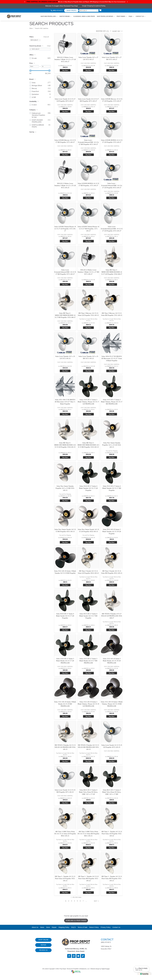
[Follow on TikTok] (83, 956)
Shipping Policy (63, 927)
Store (31, 28)
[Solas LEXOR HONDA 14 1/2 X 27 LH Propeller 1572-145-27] (112, 127)
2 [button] (68, 901)
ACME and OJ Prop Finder (76, 920)
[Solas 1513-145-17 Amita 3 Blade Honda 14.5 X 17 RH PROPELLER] (88, 645)
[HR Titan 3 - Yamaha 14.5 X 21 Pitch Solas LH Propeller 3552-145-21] (65, 863)
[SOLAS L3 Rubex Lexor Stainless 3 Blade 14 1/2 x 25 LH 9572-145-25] (65, 170)
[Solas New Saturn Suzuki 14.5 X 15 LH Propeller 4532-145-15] (88, 516)
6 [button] (80, 901)
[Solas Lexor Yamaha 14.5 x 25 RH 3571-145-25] (88, 343)
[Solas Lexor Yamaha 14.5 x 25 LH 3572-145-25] (65, 343)
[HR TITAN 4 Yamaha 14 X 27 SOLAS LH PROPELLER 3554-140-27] (112, 600)
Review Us (43, 950)
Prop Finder (121, 16)
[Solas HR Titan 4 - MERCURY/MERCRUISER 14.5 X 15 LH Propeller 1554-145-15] (65, 429)
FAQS (130, 16)
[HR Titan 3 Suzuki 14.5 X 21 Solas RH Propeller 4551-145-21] (112, 558)
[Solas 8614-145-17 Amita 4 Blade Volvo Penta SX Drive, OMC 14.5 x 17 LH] (88, 776)
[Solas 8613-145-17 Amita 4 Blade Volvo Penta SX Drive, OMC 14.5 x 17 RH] (112, 776)
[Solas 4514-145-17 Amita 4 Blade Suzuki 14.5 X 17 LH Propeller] (65, 600)
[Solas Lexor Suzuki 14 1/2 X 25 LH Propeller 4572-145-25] (112, 732)
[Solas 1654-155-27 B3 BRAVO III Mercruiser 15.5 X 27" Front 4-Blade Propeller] (112, 343)
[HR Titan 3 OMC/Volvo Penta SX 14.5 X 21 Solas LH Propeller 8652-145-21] (65, 818)
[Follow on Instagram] (74, 956)
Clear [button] (48, 46)
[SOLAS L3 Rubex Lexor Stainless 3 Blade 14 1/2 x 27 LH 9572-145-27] (65, 44)
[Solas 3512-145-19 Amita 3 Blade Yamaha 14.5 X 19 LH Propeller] (112, 516)
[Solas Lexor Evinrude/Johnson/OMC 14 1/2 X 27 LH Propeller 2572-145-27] (112, 213)
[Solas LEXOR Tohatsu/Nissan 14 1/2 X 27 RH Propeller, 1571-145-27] (88, 213)
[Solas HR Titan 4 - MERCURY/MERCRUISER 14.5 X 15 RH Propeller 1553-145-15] (88, 429)
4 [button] (74, 901)
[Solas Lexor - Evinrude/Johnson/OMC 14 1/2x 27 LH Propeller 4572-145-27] (112, 170)
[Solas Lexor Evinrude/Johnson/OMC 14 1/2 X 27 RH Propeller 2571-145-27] (65, 256)
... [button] (86, 901)
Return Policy (94, 927)
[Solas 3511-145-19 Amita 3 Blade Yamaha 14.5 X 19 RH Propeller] (65, 558)
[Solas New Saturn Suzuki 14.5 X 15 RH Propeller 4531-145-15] (65, 516)
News (42, 927)
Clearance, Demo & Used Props (84, 16)
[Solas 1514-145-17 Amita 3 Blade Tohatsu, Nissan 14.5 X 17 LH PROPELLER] (88, 386)
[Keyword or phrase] (30, 49)
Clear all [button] (46, 37)
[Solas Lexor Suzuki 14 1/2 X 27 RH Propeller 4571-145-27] (88, 86)
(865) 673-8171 (58, 10)
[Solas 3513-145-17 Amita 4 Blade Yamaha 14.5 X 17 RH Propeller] (112, 473)
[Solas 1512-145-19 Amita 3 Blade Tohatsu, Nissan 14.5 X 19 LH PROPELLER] (88, 688)
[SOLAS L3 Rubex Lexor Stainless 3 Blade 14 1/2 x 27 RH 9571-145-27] (88, 256)
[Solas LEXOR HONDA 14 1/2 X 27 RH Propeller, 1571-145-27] (88, 170)
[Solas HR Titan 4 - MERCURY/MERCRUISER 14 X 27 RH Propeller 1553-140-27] (65, 300)
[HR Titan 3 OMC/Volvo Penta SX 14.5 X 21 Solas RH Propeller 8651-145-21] (88, 818)
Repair (54, 927)
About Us (35, 927)
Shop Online (43, 940)
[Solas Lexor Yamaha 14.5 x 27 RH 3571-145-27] (112, 44)
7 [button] (83, 901)
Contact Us (140, 16)
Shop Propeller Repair (105, 16)
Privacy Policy (105, 927)
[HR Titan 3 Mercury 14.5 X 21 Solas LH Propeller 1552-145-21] (88, 300)
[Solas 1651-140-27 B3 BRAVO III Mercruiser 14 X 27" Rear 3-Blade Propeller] (65, 386)
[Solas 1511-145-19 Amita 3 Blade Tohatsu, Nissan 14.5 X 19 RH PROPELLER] (112, 688)
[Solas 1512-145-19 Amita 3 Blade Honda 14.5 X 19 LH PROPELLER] (112, 645)
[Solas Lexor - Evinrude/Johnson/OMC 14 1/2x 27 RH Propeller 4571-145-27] (88, 127)
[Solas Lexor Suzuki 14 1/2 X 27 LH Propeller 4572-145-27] (65, 86)
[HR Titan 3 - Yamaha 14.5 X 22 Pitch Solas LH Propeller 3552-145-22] (112, 818)
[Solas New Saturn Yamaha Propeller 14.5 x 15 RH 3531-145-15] (65, 473)
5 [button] (77, 901)
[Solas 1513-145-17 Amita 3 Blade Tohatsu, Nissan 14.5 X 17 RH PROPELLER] (112, 386)
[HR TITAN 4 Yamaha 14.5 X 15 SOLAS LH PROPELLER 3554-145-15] (65, 732)
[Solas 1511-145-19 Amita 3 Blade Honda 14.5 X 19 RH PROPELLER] (65, 688)
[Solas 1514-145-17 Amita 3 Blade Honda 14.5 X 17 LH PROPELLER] (65, 645)
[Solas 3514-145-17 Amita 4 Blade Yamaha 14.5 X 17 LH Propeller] (88, 473)
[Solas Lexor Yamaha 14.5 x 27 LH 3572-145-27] (88, 44)
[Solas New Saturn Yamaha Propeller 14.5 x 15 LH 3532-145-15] (112, 429)
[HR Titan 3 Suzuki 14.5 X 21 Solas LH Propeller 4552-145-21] (88, 558)
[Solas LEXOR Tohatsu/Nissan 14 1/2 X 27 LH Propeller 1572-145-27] (65, 213)
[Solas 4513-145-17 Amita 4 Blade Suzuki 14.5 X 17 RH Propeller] (88, 600)
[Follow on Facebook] (69, 956)
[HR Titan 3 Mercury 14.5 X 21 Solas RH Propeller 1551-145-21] (112, 300)
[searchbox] (89, 10)
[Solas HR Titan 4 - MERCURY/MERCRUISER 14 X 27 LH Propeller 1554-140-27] (112, 256)
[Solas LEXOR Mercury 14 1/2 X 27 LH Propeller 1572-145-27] (112, 86)
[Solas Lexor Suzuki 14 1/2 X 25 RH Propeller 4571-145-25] (65, 776)
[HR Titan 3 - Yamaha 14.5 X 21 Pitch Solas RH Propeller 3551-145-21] (112, 863)
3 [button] (71, 901)
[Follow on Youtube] (78, 956)
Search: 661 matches (41, 28)
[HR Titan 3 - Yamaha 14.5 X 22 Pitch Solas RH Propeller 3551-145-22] (88, 863)
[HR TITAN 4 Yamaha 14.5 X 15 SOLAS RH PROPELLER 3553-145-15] (88, 732)
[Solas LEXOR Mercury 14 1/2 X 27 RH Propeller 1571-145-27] (65, 127)
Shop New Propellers (48, 16)
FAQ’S (73, 927)
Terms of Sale (82, 927)
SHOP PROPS (71, 10)
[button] (96, 901)
